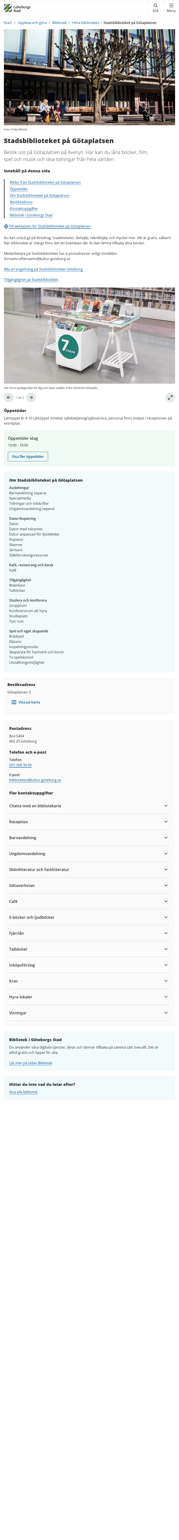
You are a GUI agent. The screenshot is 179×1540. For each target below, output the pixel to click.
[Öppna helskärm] (170, 397)
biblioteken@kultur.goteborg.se (35, 780)
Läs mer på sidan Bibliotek (30, 1063)
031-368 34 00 (20, 765)
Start (8, 22)
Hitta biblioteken (86, 22)
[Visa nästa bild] (31, 397)
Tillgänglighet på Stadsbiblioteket (31, 279)
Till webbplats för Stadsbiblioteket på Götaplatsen (50, 226)
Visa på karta (29, 702)
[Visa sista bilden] (9, 397)
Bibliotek (59, 22)
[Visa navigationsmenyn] (171, 8)
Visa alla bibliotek (23, 1092)
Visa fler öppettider (28, 456)
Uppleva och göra (32, 22)
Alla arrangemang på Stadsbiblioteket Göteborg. (43, 269)
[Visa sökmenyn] (155, 8)
